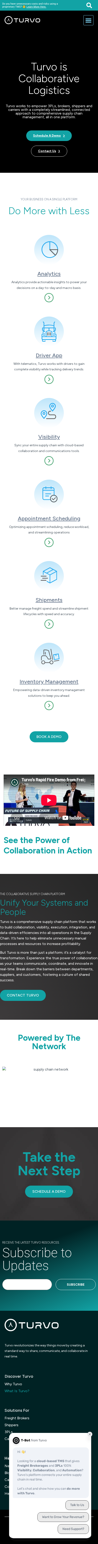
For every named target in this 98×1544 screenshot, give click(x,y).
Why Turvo (13, 1384)
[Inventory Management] (49, 658)
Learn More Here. (36, 6)
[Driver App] (49, 331)
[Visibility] (49, 413)
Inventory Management (49, 681)
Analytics (49, 273)
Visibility (49, 436)
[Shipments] (49, 576)
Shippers (11, 1425)
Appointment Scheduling (49, 518)
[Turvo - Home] (22, 20)
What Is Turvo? (17, 1391)
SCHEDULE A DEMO (49, 1191)
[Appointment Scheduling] (49, 495)
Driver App (49, 355)
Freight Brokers (17, 1418)
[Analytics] (49, 250)
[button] (89, 5)
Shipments (49, 599)
